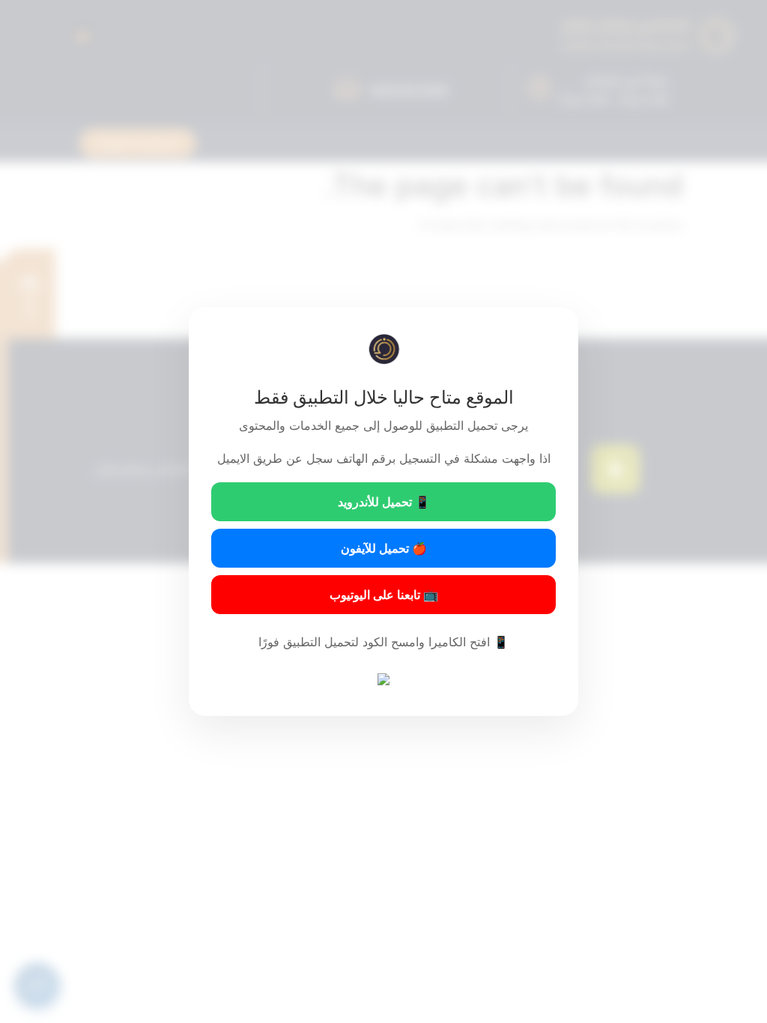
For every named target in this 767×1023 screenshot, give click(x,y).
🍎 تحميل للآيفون (384, 548)
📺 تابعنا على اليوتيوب (384, 594)
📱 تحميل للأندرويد (384, 501)
